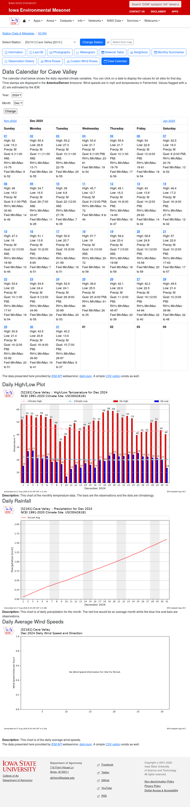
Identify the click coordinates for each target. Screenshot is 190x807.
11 (84, 184)
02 (31, 136)
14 (164, 184)
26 (111, 279)
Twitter (105, 772)
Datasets (66, 20)
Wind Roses (52, 61)
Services (132, 20)
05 (111, 136)
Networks (95, 20)
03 (57, 136)
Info (80, 20)
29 (5, 327)
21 (164, 231)
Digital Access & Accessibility (161, 790)
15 (5, 231)
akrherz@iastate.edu (62, 778)
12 (111, 184)
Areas (50, 20)
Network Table (114, 52)
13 (138, 184)
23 (31, 279)
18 (84, 231)
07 (164, 136)
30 (31, 327)
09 (31, 184)
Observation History (21, 61)
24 (57, 279)
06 (138, 136)
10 (57, 184)
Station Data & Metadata (18, 33)
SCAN (42, 33)
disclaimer (158, 11)
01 (5, 136)
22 (5, 279)
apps (175, 11)
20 (138, 231)
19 (111, 231)
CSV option (113, 376)
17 (57, 231)
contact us (137, 11)
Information (15, 52)
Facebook (107, 764)
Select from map (122, 42)
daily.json (85, 376)
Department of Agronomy (17, 780)
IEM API (56, 376)
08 (5, 184)
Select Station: (11, 42)
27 (138, 279)
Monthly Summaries (171, 52)
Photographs (61, 52)
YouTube (106, 788)
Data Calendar (117, 61)
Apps (37, 20)
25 (84, 279)
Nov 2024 (10, 121)
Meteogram (87, 52)
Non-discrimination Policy (159, 781)
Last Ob (38, 52)
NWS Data (114, 20)
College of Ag (11, 775)
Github (105, 780)
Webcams (151, 20)
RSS (104, 796)
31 (57, 327)
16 (31, 231)
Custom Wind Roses (84, 61)
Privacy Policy (153, 786)
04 (84, 136)
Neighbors (141, 52)
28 (164, 279)
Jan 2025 (169, 121)
